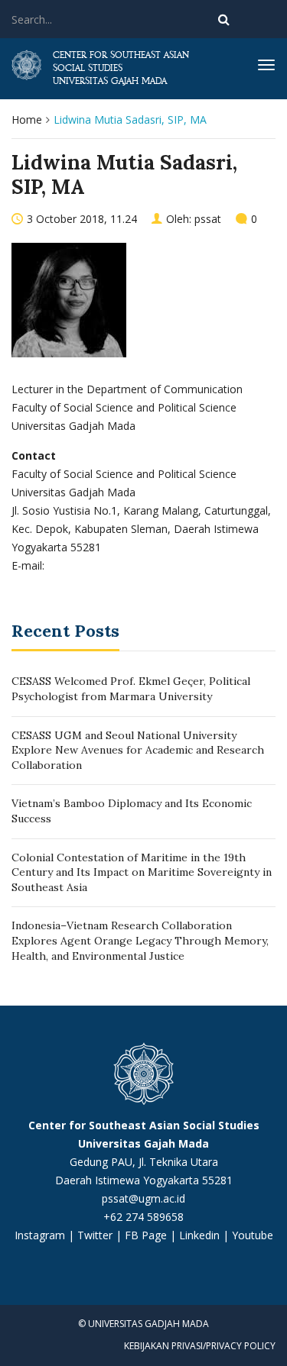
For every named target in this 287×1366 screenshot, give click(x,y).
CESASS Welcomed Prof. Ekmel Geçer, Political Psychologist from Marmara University (130, 688)
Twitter (96, 1235)
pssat (207, 219)
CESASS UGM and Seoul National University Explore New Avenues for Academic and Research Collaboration (137, 750)
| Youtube (246, 1235)
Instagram (40, 1235)
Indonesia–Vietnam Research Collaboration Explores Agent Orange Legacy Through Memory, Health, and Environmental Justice (140, 940)
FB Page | (152, 1235)
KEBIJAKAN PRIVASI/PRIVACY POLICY (200, 1345)
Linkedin (199, 1235)
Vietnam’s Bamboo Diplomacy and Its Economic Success (131, 810)
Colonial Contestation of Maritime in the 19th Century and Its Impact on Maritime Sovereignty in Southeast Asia (141, 872)
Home (26, 119)
